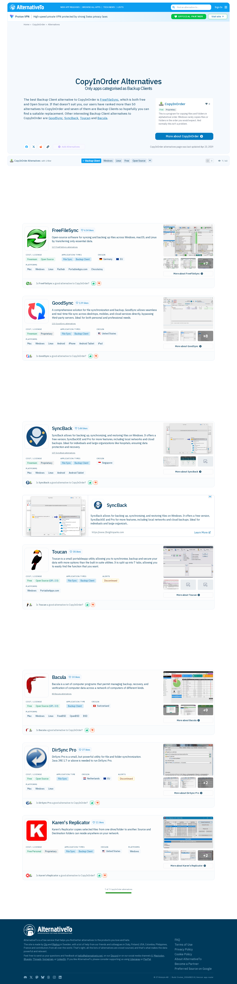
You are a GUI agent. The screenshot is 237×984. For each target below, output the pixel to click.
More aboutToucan (187, 595)
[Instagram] (54, 977)
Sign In (218, 7)
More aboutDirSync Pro (186, 793)
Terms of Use (184, 944)
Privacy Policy (184, 949)
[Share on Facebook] (27, 147)
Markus (56, 944)
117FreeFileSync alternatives (65, 247)
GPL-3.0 (54, 706)
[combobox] (191, 7)
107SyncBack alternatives (63, 453)
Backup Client (83, 259)
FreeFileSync (109, 99)
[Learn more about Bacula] (37, 685)
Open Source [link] (139, 160)
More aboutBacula (187, 720)
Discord (114, 955)
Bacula (102, 118)
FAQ (177, 940)
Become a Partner (187, 964)
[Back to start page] (31, 7)
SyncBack (71, 118)
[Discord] (25, 977)
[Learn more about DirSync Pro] (37, 758)
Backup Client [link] (92, 160)
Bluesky (28, 959)
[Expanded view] (208, 161)
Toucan (85, 118)
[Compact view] (212, 161)
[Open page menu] (225, 7)
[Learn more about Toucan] (37, 560)
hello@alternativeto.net (90, 955)
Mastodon (159, 955)
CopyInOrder (175, 104)
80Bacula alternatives (62, 694)
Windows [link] (108, 160)
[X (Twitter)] (31, 977)
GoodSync (56, 118)
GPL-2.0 (54, 580)
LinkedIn (61, 959)
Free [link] (127, 160)
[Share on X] (34, 147)
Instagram (47, 959)
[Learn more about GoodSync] (37, 311)
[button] (87, 230)
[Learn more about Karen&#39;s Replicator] (37, 831)
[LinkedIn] (60, 977)
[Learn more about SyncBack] (37, 437)
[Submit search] (174, 7)
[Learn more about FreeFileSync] (37, 239)
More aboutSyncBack (186, 471)
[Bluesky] (42, 977)
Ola (45, 944)
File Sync (67, 259)
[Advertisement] (118, 49)
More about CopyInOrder (182, 136)
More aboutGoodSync (186, 346)
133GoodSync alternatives (64, 323)
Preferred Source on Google (193, 968)
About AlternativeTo (188, 959)
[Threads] (48, 977)
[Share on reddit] (41, 147)
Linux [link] (118, 160)
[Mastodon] (37, 977)
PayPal (147, 959)
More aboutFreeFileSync (186, 273)
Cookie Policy (183, 954)
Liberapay (135, 959)
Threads (37, 959)
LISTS (120, 7)
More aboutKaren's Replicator (187, 865)
